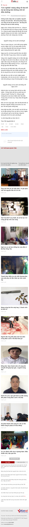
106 (24, 496)
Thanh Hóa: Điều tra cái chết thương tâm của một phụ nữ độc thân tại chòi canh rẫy (14, 278)
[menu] (1, 1)
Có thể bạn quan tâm (8, 148)
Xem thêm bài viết (14, 458)
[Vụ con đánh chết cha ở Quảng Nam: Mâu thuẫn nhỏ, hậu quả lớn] (14, 440)
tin (6, 124)
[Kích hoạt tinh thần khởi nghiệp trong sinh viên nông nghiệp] (9, 155)
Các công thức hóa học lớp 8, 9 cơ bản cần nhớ (11, 496)
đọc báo (16, 124)
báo (2, 126)
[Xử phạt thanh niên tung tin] (14, 412)
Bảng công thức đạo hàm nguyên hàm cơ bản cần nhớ (13, 471)
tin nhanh (11, 124)
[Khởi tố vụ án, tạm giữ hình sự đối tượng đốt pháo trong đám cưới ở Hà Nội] (14, 384)
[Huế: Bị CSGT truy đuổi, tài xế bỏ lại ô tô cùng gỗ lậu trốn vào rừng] (14, 206)
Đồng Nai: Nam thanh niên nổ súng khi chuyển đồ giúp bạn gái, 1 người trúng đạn (13, 367)
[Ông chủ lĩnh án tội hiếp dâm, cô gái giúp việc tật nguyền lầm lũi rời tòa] (14, 177)
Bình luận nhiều (21, 462)
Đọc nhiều (7, 462)
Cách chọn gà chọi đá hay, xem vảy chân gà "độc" (12, 484)
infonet (22, 124)
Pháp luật (5, 5)
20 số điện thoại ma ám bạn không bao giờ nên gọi (12, 492)
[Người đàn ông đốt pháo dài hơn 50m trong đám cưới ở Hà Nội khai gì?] (14, 325)
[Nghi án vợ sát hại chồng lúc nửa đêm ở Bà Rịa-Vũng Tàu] (14, 236)
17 (10, 481)
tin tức (7, 126)
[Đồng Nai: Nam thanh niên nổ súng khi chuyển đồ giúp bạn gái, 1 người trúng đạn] (14, 355)
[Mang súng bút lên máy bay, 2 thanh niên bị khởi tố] (14, 296)
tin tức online (13, 126)
